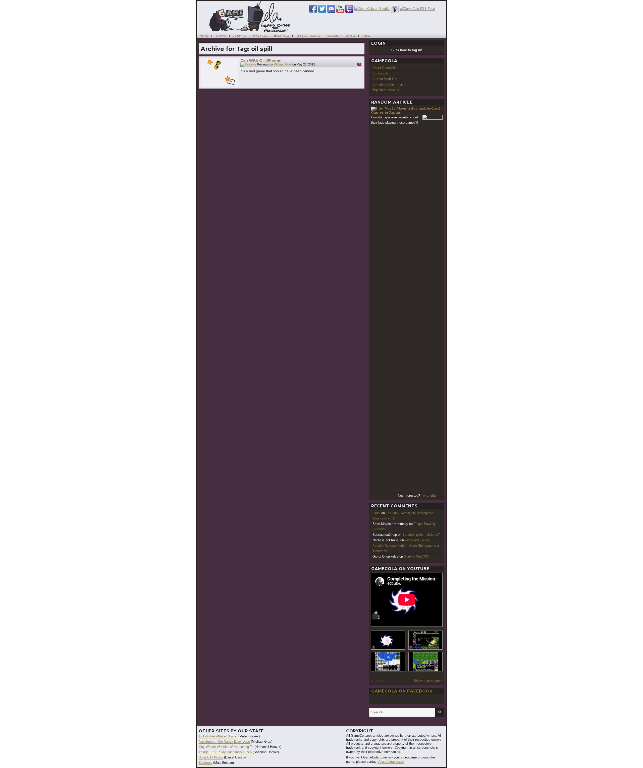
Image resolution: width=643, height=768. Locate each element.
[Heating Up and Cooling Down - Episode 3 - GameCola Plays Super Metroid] (425, 640)
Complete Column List (388, 84)
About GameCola (384, 68)
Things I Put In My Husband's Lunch (225, 752)
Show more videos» (428, 680)
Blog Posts (281, 35)
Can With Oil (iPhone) (261, 60)
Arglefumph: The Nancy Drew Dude (224, 741)
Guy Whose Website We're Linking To (226, 747)
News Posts (260, 35)
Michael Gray (283, 64)
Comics (350, 35)
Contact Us (380, 73)
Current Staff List (384, 79)
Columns (239, 35)
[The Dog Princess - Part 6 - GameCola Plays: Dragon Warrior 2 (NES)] (425, 661)
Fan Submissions (307, 35)
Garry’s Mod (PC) (416, 556)
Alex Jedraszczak (391, 761)
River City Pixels (211, 757)
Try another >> (432, 495)
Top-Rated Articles (385, 90)
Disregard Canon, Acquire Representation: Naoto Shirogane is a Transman (405, 545)
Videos (365, 35)
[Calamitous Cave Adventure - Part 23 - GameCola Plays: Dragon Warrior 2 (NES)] (388, 661)
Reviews (220, 35)
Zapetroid (205, 762)
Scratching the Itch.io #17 (421, 534)
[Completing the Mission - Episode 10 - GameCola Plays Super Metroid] (388, 640)
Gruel (376, 513)
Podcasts (332, 35)
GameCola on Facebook (402, 691)
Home (204, 35)
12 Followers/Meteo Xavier (218, 736)
